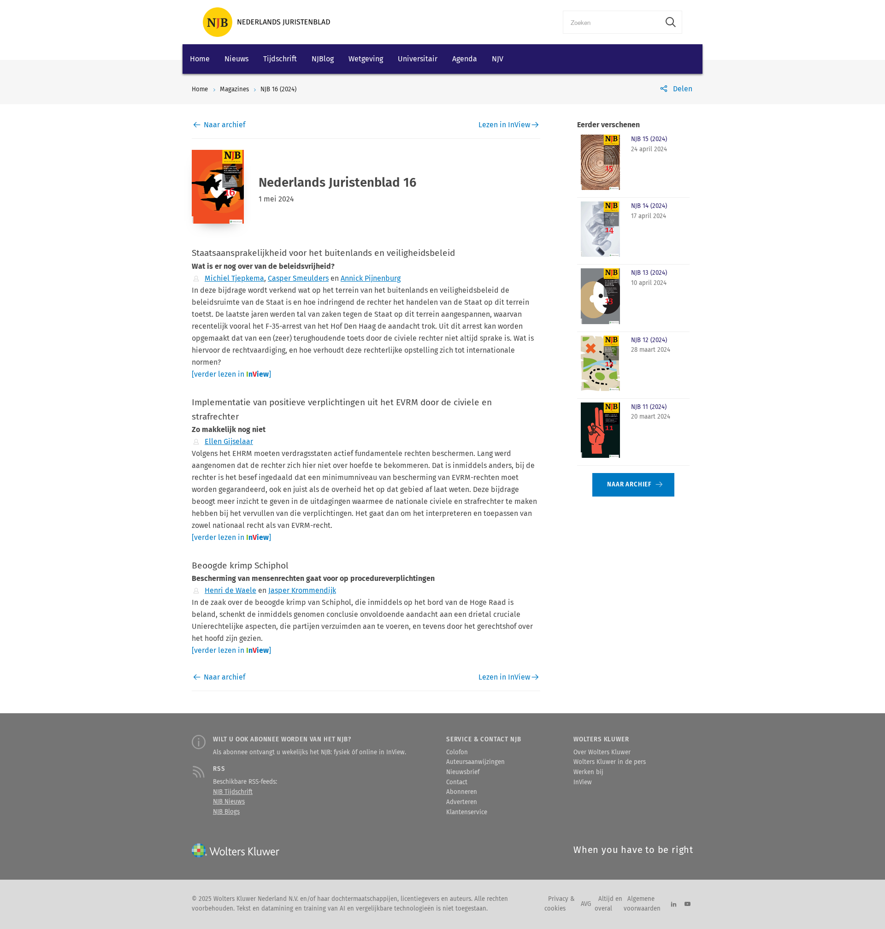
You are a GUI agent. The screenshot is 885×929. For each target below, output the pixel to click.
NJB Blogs (226, 812)
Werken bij (588, 772)
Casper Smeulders (298, 278)
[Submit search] (671, 22)
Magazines (234, 89)
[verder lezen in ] (231, 374)
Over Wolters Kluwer (602, 752)
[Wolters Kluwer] (266, 22)
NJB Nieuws (229, 801)
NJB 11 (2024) (649, 407)
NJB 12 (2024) (649, 340)
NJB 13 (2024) (649, 273)
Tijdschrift (280, 58)
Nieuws (236, 58)
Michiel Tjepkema (234, 278)
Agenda (464, 58)
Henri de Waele (230, 590)
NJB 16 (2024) (278, 89)
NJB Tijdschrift (233, 792)
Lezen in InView (504, 124)
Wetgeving (365, 58)
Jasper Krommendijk (302, 590)
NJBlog (323, 58)
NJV (497, 58)
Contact (456, 782)
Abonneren (461, 792)
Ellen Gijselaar (229, 441)
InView (582, 782)
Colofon (457, 752)
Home (200, 58)
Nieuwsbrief (462, 772)
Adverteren (461, 802)
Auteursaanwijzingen (475, 762)
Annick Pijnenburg (371, 278)
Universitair (417, 58)
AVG (586, 904)
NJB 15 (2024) (649, 139)
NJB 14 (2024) (649, 206)
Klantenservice (466, 812)
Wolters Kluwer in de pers (609, 762)
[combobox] (611, 22)
